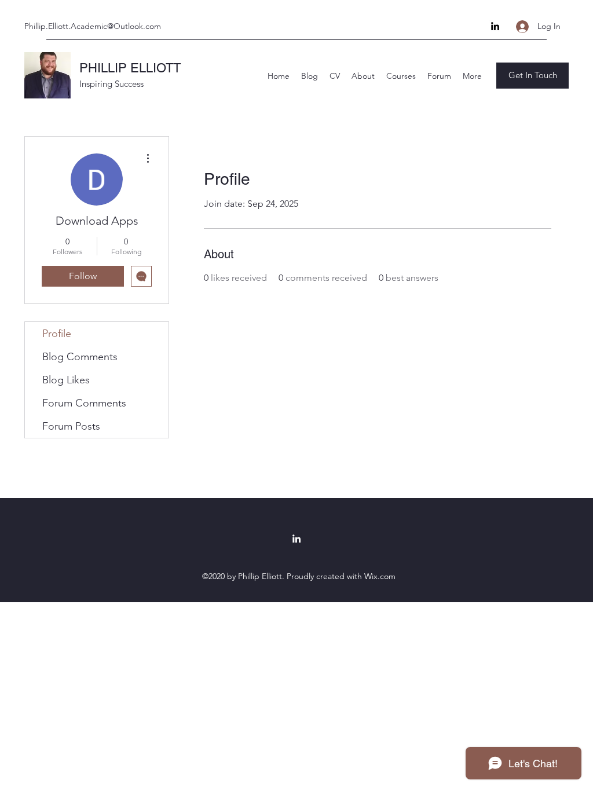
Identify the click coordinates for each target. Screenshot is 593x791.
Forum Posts (71, 426)
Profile (56, 333)
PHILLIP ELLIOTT (130, 68)
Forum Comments (84, 403)
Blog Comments (80, 356)
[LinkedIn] (495, 26)
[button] (532, 76)
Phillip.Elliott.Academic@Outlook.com (92, 26)
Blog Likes (66, 379)
